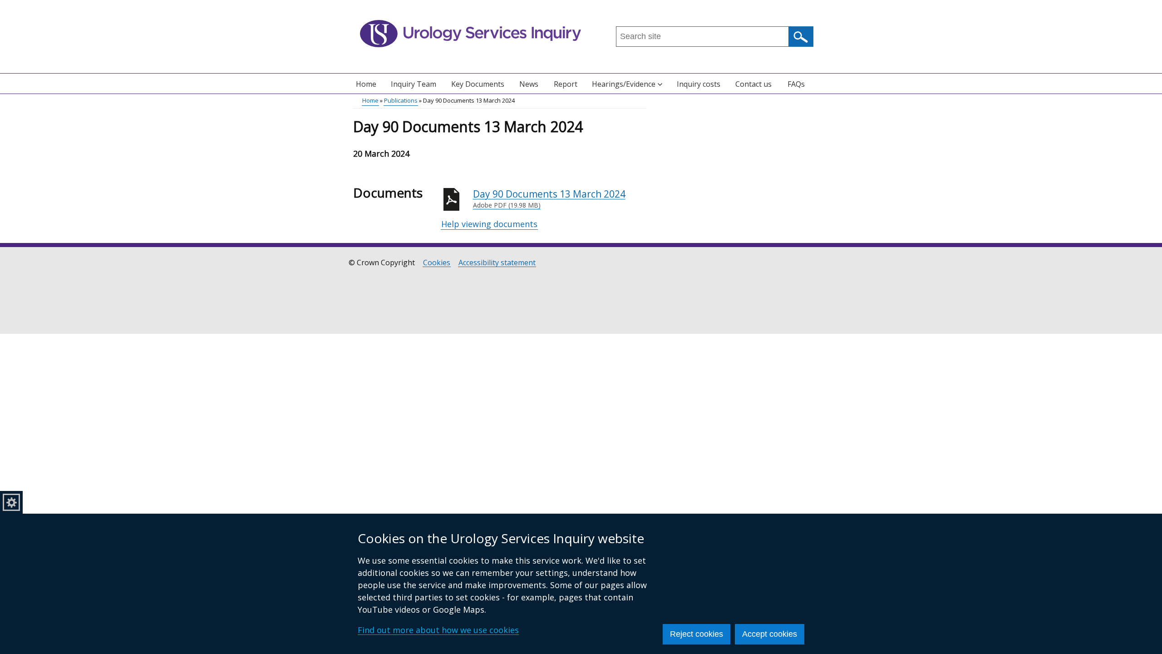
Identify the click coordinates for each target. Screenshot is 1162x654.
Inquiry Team (413, 84)
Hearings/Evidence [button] (623, 84)
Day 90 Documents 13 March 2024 (549, 198)
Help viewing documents (489, 223)
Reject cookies (696, 634)
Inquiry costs (698, 84)
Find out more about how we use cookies (438, 629)
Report (565, 84)
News (528, 84)
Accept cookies (769, 634)
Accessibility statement (497, 262)
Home (366, 84)
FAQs (796, 84)
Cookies (436, 262)
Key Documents (477, 84)
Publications (401, 100)
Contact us (753, 84)
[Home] (470, 33)
